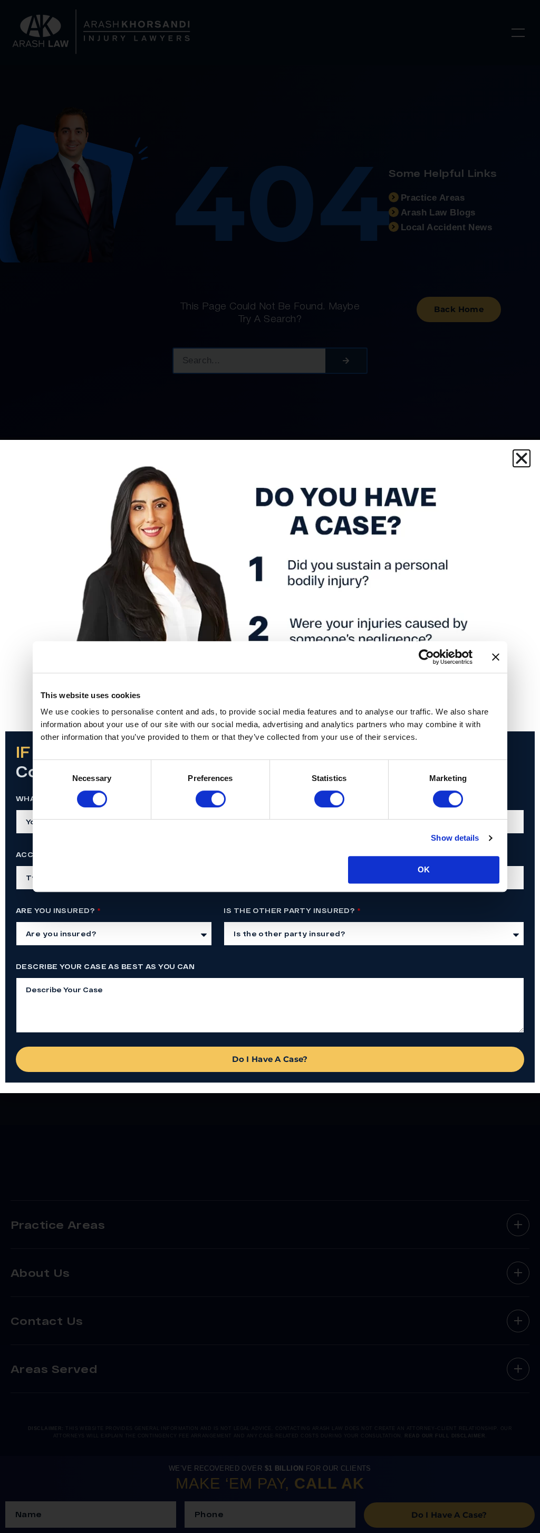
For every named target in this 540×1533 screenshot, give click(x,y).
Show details (455, 837)
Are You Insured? (56, 910)
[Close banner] (495, 657)
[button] (521, 458)
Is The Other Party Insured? (290, 910)
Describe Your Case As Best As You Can (105, 966)
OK (424, 869)
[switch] (211, 799)
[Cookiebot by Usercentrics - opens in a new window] (426, 657)
